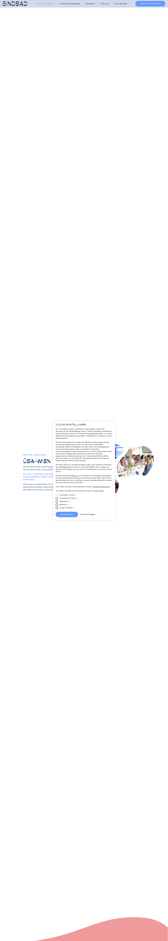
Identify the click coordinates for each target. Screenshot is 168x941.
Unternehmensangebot (69, 4)
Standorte (90, 4)
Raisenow (63, 505)
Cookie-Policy (98, 491)
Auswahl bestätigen (87, 514)
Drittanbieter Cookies (67, 498)
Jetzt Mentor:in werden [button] (150, 4)
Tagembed (63, 501)
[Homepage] (15, 3)
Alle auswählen (66, 514)
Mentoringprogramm (44, 4)
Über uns (104, 4)
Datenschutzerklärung (101, 487)
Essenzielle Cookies (67, 495)
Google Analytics (66, 508)
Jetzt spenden (120, 4)
